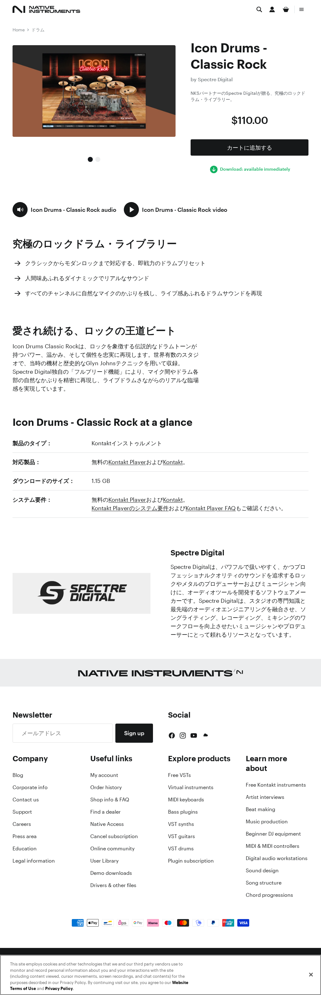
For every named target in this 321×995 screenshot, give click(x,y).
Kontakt (173, 462)
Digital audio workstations (277, 858)
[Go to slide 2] (97, 159)
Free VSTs (179, 775)
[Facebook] (172, 735)
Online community (112, 848)
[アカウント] (272, 9)
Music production (267, 821)
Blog (18, 775)
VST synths (181, 823)
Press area (25, 836)
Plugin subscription (191, 860)
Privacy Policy (59, 989)
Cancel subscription (114, 836)
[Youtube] (193, 735)
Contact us (26, 799)
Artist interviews (265, 797)
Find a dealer (105, 811)
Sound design (262, 870)
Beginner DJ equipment (273, 833)
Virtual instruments (190, 787)
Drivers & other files (113, 885)
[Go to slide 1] (90, 159)
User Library (104, 860)
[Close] (311, 975)
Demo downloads (111, 872)
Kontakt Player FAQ (211, 508)
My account (104, 775)
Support (22, 811)
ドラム (38, 29)
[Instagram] (183, 735)
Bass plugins (183, 811)
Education (25, 848)
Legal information (34, 860)
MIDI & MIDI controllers (272, 845)
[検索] (259, 9)
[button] (64, 209)
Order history (106, 787)
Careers (22, 823)
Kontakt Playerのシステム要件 (130, 508)
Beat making (260, 809)
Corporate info (30, 787)
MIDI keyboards (186, 799)
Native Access (107, 823)
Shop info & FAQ (109, 799)
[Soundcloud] (205, 735)
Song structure (264, 882)
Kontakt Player (127, 462)
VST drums (181, 848)
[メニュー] (301, 9)
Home (19, 29)
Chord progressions (269, 894)
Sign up (134, 733)
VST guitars (181, 836)
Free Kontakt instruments (276, 784)
